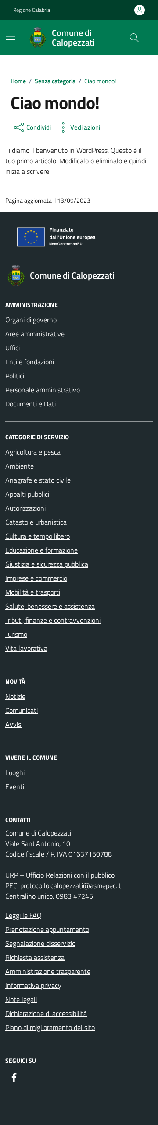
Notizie (15, 696)
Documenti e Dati (30, 404)
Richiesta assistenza (35, 957)
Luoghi (15, 772)
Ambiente (19, 466)
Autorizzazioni (25, 508)
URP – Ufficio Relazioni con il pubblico (60, 875)
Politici (14, 375)
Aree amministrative (35, 333)
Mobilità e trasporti (32, 592)
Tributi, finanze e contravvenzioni (53, 620)
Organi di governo (31, 319)
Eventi (14, 786)
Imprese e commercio (36, 578)
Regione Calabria (31, 10)
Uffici (12, 347)
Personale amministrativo (42, 389)
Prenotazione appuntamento (47, 929)
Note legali (21, 999)
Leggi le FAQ (23, 915)
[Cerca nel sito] (134, 37)
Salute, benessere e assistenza (50, 606)
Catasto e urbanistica (36, 522)
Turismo (16, 634)
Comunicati (21, 710)
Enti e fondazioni (29, 361)
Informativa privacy (33, 985)
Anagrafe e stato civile (38, 480)
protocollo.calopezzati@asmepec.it (70, 885)
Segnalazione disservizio (40, 943)
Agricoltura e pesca (33, 452)
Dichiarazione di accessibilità (46, 1013)
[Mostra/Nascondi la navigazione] (10, 37)
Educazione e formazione (41, 550)
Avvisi (13, 724)
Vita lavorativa (26, 648)
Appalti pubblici (27, 494)
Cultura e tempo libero (37, 536)
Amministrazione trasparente (47, 971)
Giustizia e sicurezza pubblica (46, 564)
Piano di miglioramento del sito (50, 1027)
